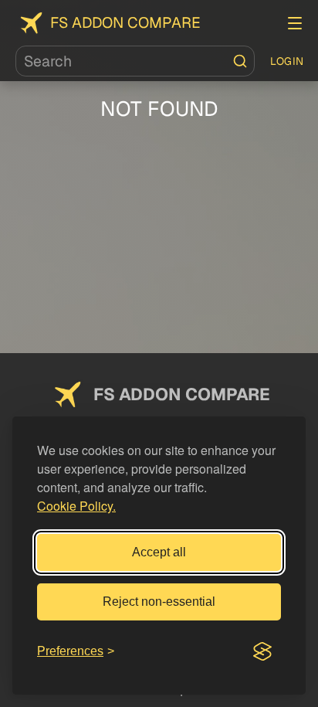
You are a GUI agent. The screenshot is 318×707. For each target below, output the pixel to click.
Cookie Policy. (76, 506)
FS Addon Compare (125, 22)
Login (287, 61)
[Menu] (294, 23)
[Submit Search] (240, 61)
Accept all (159, 552)
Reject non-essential (159, 601)
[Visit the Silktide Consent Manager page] (262, 651)
